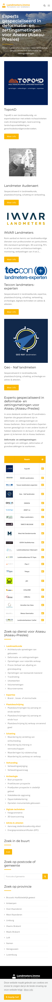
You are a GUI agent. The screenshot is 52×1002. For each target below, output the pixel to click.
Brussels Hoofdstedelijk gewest (20, 897)
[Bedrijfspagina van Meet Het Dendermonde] (42, 533)
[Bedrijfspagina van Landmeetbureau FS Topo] (42, 557)
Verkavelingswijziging (17, 766)
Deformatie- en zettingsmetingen (23, 657)
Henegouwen (12, 949)
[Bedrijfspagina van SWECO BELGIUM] (42, 524)
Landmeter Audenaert (21, 186)
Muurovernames (15, 688)
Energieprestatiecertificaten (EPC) (23, 830)
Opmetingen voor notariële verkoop (24, 661)
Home (5, 47)
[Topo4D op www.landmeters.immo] (26, 82)
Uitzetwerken (14, 680)
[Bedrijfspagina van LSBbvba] (42, 597)
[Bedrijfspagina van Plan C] (42, 564)
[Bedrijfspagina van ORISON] (42, 503)
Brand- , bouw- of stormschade (22, 698)
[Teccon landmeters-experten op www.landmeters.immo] (26, 273)
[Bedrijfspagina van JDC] (42, 581)
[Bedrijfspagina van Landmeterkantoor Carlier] (9, 620)
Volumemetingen (15, 684)
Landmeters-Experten (20, 47)
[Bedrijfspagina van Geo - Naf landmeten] (9, 494)
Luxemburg (11, 954)
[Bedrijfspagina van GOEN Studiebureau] (42, 543)
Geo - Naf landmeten (20, 367)
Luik (8, 937)
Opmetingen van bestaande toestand (25, 673)
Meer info (11, 136)
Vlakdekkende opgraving (19, 795)
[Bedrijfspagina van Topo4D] (9, 468)
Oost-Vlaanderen (14, 909)
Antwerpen (11, 903)
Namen (9, 943)
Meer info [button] (28, 990)
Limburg (10, 920)
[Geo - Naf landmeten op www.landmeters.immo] (26, 340)
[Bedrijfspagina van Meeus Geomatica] (42, 613)
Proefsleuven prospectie (19, 783)
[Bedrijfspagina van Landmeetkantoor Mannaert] (42, 550)
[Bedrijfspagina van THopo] (42, 572)
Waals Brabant (13, 931)
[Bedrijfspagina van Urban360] (42, 590)
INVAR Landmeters (18, 232)
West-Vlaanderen (14, 914)
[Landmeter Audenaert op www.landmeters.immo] (22, 162)
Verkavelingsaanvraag (18, 770)
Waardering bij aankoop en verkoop (24, 756)
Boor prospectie (15, 779)
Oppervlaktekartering (17, 799)
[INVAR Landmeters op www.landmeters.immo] (26, 218)
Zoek (8, 852)
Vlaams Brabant (13, 926)
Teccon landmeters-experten (19, 286)
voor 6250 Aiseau (40, 47)
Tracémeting (13, 676)
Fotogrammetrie (15, 812)
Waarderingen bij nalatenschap (22, 752)
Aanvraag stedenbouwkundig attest (24, 826)
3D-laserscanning (16, 816)
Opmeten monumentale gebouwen (24, 803)
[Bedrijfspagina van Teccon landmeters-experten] (9, 485)
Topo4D (10, 109)
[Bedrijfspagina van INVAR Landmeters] (9, 478)
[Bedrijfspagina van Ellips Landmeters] (42, 517)
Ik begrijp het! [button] (12, 997)
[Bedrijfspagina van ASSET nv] (42, 510)
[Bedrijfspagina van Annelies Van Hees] (42, 605)
